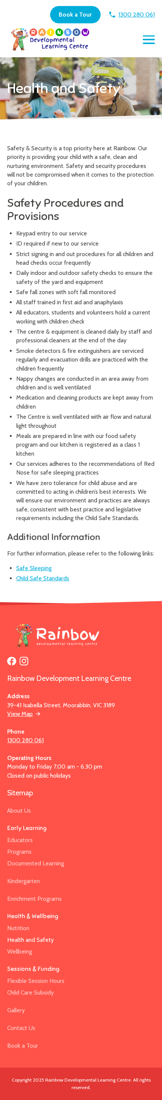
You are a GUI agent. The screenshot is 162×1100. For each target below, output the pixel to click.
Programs (19, 851)
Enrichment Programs (34, 898)
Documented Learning (35, 863)
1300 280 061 (25, 740)
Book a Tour (75, 14)
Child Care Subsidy (30, 992)
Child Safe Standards (42, 578)
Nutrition (18, 928)
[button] (148, 39)
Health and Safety (30, 939)
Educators (20, 840)
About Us (19, 810)
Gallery (16, 1010)
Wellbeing (19, 951)
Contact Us (21, 1027)
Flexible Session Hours (35, 980)
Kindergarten (23, 881)
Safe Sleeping (34, 568)
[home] (49, 39)
